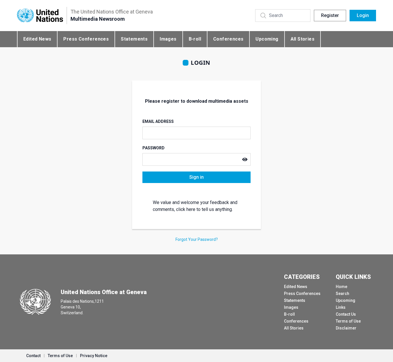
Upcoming (266, 39)
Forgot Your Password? (196, 239)
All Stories (302, 39)
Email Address (158, 121)
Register (330, 15)
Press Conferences (86, 39)
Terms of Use (348, 321)
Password (153, 148)
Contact (33, 355)
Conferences (228, 39)
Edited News (37, 39)
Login (363, 15)
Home (341, 286)
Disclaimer (346, 328)
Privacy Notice (93, 355)
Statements (134, 39)
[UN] (40, 16)
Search (342, 293)
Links (341, 307)
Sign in (196, 177)
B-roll (195, 39)
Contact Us (346, 314)
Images (168, 39)
